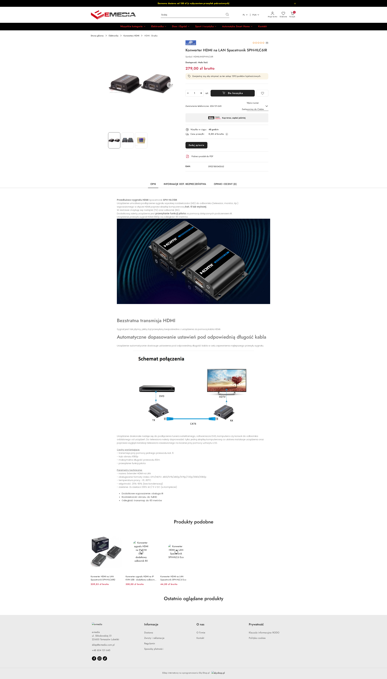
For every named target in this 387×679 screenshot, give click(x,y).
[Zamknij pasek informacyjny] (295, 3)
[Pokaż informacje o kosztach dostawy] (226, 134)
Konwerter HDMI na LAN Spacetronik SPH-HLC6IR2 (103, 578)
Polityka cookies (257, 638)
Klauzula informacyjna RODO (264, 632)
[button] (133, 26)
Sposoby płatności (153, 649)
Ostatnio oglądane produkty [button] (193, 598)
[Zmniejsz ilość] (188, 93)
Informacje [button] (151, 624)
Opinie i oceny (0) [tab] (225, 184)
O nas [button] (200, 624)
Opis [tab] (153, 184)
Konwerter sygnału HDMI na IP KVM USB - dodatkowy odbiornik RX (141, 578)
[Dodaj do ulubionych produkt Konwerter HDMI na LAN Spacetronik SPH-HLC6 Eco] (188, 534)
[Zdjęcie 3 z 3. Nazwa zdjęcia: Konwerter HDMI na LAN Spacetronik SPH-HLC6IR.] (141, 140)
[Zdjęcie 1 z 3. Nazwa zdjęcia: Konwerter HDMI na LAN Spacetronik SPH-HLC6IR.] (114, 140)
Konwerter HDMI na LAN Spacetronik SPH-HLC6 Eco (173, 578)
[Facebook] (94, 658)
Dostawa (148, 632)
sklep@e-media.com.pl (103, 645)
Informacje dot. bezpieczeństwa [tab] (185, 184)
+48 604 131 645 (101, 650)
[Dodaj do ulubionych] (262, 93)
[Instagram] (99, 658)
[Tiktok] (105, 658)
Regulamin (149, 643)
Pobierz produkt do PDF (202, 156)
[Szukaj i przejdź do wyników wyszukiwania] (227, 15)
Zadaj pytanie (196, 145)
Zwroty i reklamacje (154, 638)
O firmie (201, 632)
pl (244, 14)
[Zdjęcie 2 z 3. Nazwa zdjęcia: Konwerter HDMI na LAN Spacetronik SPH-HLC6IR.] (128, 140)
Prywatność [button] (256, 624)
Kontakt (200, 638)
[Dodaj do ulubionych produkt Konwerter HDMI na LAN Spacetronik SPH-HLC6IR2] (118, 534)
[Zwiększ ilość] (201, 93)
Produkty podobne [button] (193, 521)
